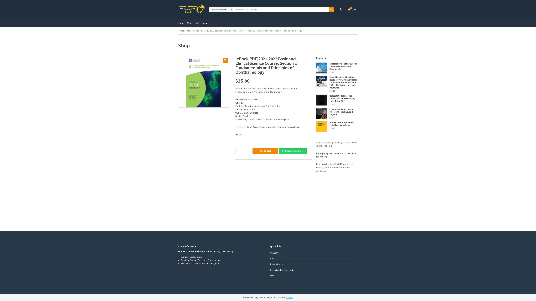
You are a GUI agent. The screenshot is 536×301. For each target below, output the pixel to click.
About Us (207, 23)
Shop (189, 23)
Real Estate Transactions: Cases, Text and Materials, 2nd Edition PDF (342, 98)
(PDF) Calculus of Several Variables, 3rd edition (341, 124)
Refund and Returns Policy (282, 270)
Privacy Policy (276, 264)
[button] (225, 60)
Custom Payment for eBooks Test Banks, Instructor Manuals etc (343, 66)
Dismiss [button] (289, 297)
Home (181, 23)
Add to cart (265, 150)
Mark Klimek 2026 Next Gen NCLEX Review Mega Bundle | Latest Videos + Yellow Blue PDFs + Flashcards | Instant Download (343, 82)
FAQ (197, 23)
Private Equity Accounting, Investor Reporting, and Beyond (342, 112)
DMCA (273, 258)
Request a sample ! (294, 150)
